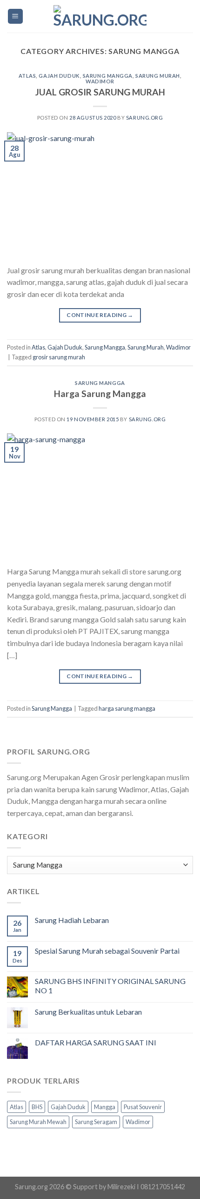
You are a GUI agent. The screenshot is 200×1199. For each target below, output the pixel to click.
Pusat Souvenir (143, 1107)
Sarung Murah (157, 76)
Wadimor (100, 81)
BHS (37, 1107)
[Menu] (15, 16)
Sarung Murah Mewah (38, 1121)
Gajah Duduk (59, 76)
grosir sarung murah (59, 357)
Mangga (104, 1107)
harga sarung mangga (127, 708)
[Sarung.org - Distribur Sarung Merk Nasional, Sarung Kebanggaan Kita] (100, 16)
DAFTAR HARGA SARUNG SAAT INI (95, 1042)
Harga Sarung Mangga (100, 393)
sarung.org (144, 118)
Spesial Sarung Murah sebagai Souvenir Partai (107, 950)
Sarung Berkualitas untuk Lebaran (88, 1011)
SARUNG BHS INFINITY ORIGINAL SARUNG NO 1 (110, 985)
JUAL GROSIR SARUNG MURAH (100, 92)
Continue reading (100, 314)
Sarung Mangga (108, 76)
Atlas (27, 76)
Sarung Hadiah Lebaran (72, 920)
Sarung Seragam (96, 1121)
